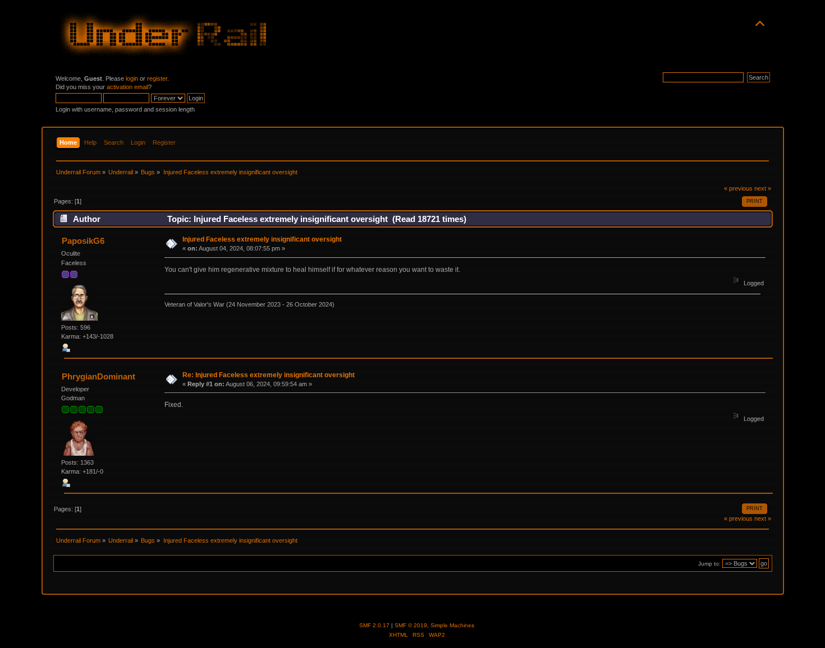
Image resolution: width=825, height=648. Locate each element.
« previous (738, 188)
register (157, 78)
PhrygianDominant (98, 376)
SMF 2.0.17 (374, 625)
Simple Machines (452, 625)
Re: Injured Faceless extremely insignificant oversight (268, 375)
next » (762, 188)
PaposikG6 (83, 241)
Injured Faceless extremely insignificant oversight (262, 239)
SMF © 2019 (411, 625)
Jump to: (709, 564)
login (132, 78)
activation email (127, 87)
